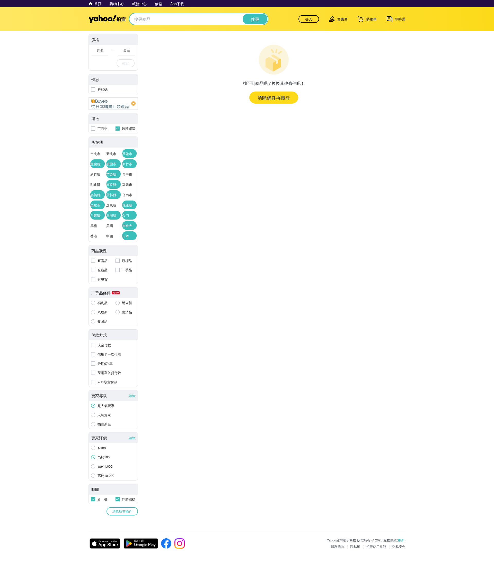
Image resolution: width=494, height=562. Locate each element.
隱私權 (355, 546)
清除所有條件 (122, 511)
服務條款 (337, 546)
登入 (308, 19)
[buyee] (113, 103)
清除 (132, 395)
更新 (401, 540)
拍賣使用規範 (376, 546)
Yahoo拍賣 (107, 19)
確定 (125, 63)
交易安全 (398, 546)
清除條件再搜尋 (274, 97)
